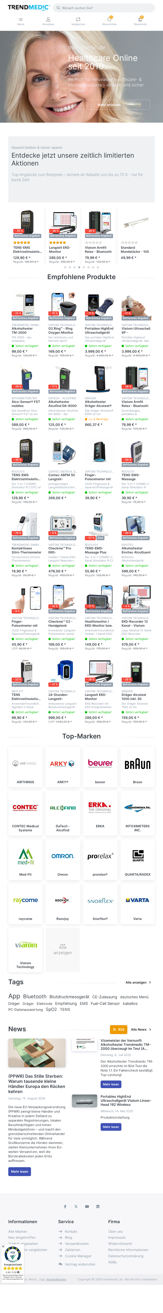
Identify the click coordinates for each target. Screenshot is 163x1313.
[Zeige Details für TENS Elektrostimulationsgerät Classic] (27, 672)
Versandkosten (56, 1279)
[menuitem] (14, 996)
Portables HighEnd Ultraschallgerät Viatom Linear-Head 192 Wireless (126, 1100)
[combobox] (104, 7)
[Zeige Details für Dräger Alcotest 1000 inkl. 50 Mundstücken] (137, 672)
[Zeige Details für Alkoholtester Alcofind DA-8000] (63, 379)
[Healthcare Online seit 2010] (109, 77)
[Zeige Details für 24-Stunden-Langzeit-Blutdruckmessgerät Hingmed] (63, 672)
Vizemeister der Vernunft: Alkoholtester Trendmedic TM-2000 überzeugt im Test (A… (126, 1044)
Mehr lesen (19, 1171)
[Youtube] (87, 1206)
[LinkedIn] (98, 1206)
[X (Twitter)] (76, 1206)
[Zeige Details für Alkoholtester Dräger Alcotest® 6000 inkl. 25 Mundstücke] (100, 379)
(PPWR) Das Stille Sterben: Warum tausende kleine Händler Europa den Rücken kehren (36, 1084)
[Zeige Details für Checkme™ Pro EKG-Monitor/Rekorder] (63, 525)
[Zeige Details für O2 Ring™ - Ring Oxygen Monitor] (63, 306)
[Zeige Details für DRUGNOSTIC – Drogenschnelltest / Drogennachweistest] (135, 223)
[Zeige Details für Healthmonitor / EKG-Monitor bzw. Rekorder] (100, 599)
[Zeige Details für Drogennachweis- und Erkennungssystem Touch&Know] (99, 223)
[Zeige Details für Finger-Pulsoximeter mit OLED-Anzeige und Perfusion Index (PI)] (100, 452)
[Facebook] (65, 1206)
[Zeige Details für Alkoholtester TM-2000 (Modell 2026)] (27, 306)
